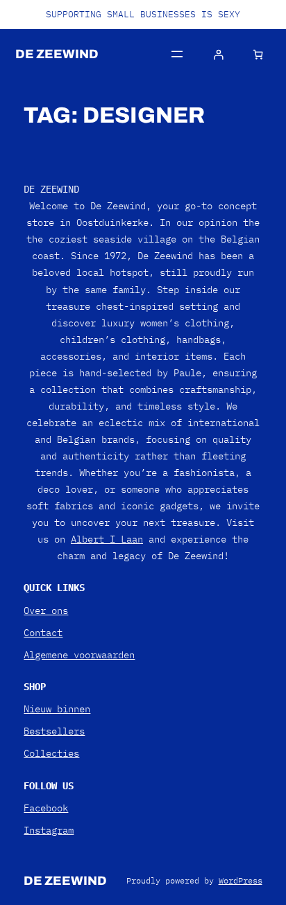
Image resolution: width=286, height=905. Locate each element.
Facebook (46, 808)
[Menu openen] (177, 54)
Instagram (49, 830)
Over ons (46, 610)
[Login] (217, 54)
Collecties (51, 753)
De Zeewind (57, 54)
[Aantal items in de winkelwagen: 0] (258, 54)
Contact (43, 632)
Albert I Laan (107, 539)
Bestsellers (54, 731)
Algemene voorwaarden (79, 655)
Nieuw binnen (57, 709)
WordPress (240, 880)
